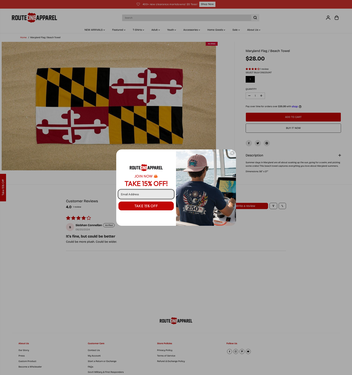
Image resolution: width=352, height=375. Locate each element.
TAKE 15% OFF (146, 206)
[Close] (232, 153)
